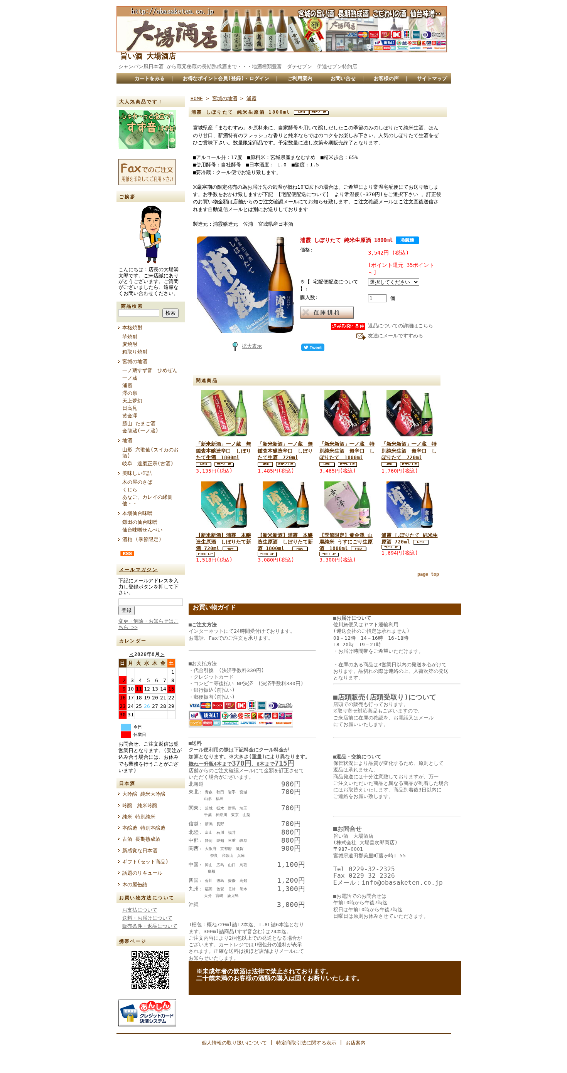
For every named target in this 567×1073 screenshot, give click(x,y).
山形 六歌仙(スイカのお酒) (150, 453)
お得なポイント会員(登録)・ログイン (226, 78)
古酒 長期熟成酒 (141, 839)
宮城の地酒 (134, 361)
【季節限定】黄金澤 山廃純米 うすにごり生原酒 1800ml (346, 542)
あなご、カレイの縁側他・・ (147, 500)
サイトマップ (432, 78)
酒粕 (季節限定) (142, 539)
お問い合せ (343, 78)
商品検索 (132, 306)
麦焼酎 (129, 344)
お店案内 (356, 1043)
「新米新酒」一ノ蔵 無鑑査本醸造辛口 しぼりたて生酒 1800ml (223, 450)
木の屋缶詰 (134, 884)
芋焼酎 (129, 337)
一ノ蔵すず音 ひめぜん (149, 370)
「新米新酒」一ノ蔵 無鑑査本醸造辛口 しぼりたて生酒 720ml (285, 450)
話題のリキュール (142, 873)
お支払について (139, 910)
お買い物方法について (147, 897)
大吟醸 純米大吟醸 (143, 794)
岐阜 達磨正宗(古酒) (148, 463)
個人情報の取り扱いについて (234, 1043)
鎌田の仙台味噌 (139, 522)
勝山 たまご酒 (138, 423)
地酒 (127, 440)
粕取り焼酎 (134, 352)
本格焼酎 (132, 327)
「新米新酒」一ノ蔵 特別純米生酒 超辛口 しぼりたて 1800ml (347, 450)
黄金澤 (129, 416)
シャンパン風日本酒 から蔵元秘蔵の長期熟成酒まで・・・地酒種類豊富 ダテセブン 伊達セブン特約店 (246, 66)
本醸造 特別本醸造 (143, 828)
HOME (197, 98)
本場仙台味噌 (137, 513)
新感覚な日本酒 (142, 850)
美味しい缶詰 (137, 473)
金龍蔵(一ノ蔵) (140, 431)
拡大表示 (252, 346)
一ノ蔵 (129, 378)
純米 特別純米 (138, 817)
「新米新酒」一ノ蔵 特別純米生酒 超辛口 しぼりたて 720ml (409, 450)
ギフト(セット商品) (145, 862)
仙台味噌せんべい (142, 530)
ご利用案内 (299, 78)
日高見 (129, 408)
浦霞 (127, 385)
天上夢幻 (132, 401)
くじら (129, 490)
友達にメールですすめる (395, 336)
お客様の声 (386, 78)
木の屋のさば (137, 482)
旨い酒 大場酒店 (148, 56)
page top (428, 574)
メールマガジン (138, 569)
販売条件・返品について (149, 926)
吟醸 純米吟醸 (139, 805)
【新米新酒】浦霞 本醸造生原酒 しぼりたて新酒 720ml (223, 542)
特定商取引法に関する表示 (306, 1043)
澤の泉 (129, 393)
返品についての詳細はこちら (400, 326)
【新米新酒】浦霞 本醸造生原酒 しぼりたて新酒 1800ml (285, 542)
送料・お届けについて (147, 918)
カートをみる (150, 78)
